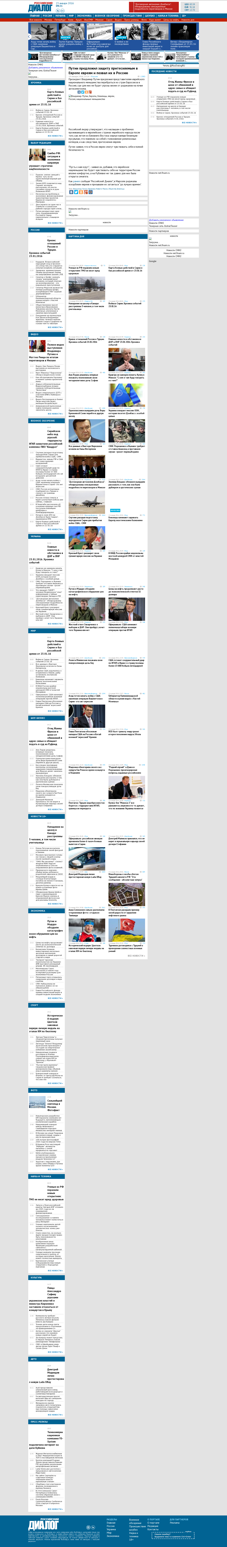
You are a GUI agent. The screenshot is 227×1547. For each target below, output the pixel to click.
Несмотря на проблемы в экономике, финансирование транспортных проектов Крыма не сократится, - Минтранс (49, 198)
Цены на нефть (171, 19)
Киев (70, 19)
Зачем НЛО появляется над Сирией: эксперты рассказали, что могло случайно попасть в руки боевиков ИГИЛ (48, 187)
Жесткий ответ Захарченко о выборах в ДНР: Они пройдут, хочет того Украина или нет (49, 617)
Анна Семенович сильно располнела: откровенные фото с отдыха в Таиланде (87, 912)
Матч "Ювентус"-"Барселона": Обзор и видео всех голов (49, 374)
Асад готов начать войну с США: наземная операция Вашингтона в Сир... (43, 45)
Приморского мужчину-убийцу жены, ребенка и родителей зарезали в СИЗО (49, 872)
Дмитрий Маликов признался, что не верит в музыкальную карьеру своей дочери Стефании (49, 803)
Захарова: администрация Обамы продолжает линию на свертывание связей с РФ (49, 272)
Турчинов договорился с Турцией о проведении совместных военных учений (126, 948)
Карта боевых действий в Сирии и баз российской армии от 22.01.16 (48, 130)
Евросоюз (91, 189)
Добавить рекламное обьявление (45, 67)
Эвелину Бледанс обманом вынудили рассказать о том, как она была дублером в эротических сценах (49, 779)
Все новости (36, 19)
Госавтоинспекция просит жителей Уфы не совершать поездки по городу (48, 1398)
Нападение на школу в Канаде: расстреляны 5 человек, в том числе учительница (86, 306)
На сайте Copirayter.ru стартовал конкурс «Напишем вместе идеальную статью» (46, 1478)
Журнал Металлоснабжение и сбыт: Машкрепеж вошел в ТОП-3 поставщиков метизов (49, 1456)
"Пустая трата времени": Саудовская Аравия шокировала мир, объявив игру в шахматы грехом (48, 1068)
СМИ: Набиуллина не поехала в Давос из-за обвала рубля (46, 986)
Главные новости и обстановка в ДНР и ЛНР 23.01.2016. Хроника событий (49, 123)
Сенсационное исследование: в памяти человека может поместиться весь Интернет (49, 1219)
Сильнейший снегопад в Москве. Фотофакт (54, 1105)
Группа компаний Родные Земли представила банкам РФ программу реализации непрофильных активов (49, 1463)
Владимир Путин (80, 189)
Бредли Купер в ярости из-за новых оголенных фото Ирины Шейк (49, 887)
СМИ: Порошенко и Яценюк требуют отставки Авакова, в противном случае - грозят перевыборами (49, 584)
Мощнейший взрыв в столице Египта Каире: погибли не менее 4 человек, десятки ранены (49, 880)
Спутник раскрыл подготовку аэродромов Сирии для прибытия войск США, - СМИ (49, 455)
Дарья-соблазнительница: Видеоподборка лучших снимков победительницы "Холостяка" (48, 387)
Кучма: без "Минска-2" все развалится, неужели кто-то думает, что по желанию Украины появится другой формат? (126, 807)
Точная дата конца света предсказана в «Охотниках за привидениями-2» (48, 1326)
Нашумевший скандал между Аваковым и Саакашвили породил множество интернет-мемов (49, 1127)
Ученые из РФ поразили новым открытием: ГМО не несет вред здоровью (84, 270)
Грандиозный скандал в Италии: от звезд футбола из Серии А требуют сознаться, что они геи (49, 1076)
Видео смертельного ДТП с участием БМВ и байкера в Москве (48, 395)
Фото (144, 19)
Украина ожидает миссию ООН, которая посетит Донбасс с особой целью (48, 577)
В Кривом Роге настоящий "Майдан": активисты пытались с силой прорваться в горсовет (48, 1147)
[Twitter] (82, 92)
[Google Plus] (90, 92)
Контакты (153, 1529)
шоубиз (150, 15)
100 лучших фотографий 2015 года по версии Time (48, 1141)
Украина (60, 15)
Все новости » (55, 136)
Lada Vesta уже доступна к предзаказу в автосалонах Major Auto (48, 1471)
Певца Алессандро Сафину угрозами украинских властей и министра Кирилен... (152, 56)
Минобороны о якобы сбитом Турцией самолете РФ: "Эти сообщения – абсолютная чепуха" (125, 877)
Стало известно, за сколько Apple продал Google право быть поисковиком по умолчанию (49, 1236)
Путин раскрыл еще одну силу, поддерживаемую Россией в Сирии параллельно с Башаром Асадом (47, 215)
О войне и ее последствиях (122, 42)
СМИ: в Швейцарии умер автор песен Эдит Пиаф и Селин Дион (48, 1346)
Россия (47, 15)
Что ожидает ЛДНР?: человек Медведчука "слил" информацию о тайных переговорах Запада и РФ (49, 593)
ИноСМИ (88, 19)
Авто (86, 872)
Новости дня (187, 19)
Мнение (100, 19)
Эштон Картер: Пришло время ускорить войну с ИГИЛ (71, 43)
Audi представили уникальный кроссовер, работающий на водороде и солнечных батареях (49, 1391)
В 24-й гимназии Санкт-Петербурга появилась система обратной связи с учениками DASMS (48, 1494)
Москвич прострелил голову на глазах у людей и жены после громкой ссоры (49, 857)
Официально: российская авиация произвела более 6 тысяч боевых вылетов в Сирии (85, 841)
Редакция (152, 1526)
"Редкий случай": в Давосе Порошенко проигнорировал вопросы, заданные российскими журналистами (125, 771)
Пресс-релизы (131, 19)
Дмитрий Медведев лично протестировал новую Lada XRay (85, 875)
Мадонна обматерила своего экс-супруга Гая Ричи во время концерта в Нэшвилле (49, 794)
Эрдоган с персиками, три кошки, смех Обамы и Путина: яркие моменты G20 (49, 1164)
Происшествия (132, 15)
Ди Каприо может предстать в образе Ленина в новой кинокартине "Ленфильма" (49, 1340)
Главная (35, 15)
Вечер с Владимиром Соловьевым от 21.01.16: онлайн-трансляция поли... (183, 45)
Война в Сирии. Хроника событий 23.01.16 (47, 111)
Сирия (109, 19)
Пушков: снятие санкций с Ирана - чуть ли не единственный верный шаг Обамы (48, 178)
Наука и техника (168, 15)
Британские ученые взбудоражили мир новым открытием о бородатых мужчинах (48, 1264)
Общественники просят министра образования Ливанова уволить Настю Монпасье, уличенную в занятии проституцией (47, 309)
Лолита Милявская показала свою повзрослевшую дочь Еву (49, 786)
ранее (76, 181)
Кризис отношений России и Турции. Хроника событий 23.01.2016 (49, 117)
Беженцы (120, 189)
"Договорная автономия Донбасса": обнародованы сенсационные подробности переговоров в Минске (153, 6)
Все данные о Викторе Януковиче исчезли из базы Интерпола (49, 666)
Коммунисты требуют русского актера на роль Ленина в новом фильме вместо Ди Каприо (47, 1319)
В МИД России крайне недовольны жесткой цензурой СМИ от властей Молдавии (48, 689)
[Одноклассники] (86, 92)
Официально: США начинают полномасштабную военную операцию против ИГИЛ (49, 697)
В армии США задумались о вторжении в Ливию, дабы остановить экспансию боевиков (48, 674)
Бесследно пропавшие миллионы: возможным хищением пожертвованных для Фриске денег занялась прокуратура (49, 769)
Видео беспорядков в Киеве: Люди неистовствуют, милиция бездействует (49, 401)
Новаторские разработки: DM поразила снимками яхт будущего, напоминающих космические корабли (48, 1119)
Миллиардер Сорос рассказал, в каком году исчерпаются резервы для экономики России (48, 971)
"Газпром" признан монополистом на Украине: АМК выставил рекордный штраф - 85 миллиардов (48, 963)
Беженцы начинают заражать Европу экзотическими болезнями (49, 681)
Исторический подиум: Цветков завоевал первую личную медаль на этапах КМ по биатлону (86, 948)
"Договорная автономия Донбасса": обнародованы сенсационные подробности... (50, 57)
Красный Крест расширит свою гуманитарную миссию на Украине (49, 609)
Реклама (174, 1522)
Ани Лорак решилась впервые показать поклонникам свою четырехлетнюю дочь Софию (49, 753)
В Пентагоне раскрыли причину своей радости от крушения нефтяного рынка (124, 912)
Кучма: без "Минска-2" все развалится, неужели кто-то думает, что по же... (118, 56)
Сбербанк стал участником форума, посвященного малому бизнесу (48, 1486)
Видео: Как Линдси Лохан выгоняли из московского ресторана (48, 368)
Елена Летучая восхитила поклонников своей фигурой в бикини (49, 850)
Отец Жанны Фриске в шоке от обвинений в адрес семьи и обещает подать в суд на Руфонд (182, 86)
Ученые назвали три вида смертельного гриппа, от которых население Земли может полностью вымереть (49, 1255)
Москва (48, 19)
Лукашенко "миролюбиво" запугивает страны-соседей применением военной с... (186, 57)
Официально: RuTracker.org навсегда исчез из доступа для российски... (99, 45)
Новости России (102, 189)
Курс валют (155, 19)
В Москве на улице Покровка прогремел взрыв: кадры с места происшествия (49, 1135)
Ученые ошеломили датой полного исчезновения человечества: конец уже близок (48, 1227)
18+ (184, 15)
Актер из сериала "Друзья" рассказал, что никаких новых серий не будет (48, 1333)
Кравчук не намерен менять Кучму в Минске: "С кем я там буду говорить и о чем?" (49, 570)
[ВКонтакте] (79, 92)
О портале (153, 1522)
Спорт (86, 943)
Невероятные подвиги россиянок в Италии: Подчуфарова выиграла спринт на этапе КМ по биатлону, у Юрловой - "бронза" (47, 1057)
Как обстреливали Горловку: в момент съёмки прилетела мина (49, 379)
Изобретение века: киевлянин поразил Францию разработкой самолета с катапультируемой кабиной (49, 1246)
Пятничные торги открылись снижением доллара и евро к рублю (49, 979)
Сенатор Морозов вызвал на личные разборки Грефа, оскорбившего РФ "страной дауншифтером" (49, 291)
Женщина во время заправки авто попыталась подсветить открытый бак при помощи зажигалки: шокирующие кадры (48, 1407)
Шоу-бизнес (89, 372)
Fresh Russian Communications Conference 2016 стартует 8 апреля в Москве (49, 1502)
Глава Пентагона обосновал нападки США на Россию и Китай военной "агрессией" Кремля (49, 704)
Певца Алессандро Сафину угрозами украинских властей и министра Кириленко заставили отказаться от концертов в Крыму (45, 1299)
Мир (71, 15)
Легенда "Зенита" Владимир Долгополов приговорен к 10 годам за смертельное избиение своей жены (49, 1047)
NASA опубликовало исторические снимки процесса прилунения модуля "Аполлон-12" (46, 1156)
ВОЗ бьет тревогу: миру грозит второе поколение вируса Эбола (125, 733)
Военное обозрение (107, 15)
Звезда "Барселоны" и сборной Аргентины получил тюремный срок (49, 1039)
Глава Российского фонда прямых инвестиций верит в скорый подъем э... (152, 45)
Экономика (84, 15)
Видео (118, 19)
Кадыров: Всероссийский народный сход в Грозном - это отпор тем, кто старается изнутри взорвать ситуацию (49, 265)
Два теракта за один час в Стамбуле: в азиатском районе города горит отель (48, 207)
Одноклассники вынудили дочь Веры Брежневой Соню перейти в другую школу (49, 760)
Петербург (60, 19)
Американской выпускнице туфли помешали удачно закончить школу (48, 408)
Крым (79, 19)
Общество (112, 189)
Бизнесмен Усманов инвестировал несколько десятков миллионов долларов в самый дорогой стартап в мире (49, 953)
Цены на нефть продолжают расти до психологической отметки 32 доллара (49, 945)
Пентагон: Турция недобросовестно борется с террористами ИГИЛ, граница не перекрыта (87, 805)
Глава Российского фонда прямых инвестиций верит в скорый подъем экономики (49, 992)
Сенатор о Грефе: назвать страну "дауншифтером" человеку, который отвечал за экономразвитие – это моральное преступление (48, 281)
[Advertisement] (128, 110)
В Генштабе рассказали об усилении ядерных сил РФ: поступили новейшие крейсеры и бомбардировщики (48, 508)
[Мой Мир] (91, 192)
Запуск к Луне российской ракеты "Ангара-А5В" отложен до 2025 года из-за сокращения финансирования (49, 1209)
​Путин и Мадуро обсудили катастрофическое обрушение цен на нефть (86, 591)
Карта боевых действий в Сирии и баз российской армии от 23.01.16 (125, 269)
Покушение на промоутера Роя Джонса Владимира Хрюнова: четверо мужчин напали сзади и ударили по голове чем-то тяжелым (49, 319)
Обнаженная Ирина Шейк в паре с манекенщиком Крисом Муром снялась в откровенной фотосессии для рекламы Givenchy (48, 896)
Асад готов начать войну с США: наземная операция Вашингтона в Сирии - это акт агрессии (49, 483)
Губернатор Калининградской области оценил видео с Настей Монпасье (48, 299)
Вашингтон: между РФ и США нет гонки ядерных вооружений (49, 461)
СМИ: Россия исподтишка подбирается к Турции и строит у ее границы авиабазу (47, 492)
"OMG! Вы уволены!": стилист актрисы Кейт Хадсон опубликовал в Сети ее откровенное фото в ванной (49, 864)
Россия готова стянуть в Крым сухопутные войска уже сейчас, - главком (49, 500)
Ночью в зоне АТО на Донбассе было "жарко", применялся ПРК (47, 517)
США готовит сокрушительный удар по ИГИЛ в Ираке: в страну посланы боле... (84, 56)
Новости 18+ (89, 301)
